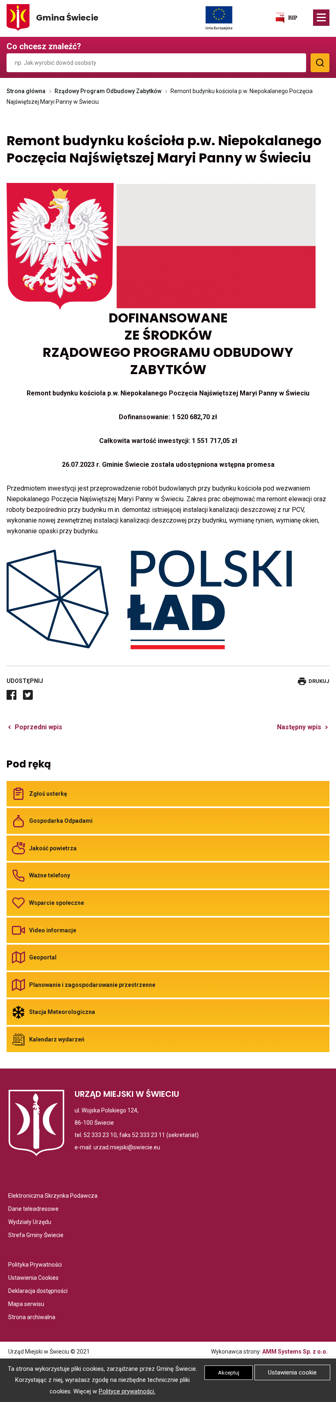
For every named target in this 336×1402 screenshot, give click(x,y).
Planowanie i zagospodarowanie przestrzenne (92, 985)
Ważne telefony (49, 875)
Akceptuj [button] (228, 1373)
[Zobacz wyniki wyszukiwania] (320, 62)
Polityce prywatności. (127, 1391)
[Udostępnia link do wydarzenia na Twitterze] (28, 695)
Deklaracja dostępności (38, 1291)
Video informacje (52, 930)
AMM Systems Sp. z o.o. (295, 1351)
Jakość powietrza (53, 848)
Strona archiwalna (31, 1317)
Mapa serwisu (26, 1304)
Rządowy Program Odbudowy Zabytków (107, 91)
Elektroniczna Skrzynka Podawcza (53, 1196)
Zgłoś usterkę (48, 793)
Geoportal (43, 957)
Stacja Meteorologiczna (62, 1012)
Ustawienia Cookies (33, 1278)
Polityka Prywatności (35, 1265)
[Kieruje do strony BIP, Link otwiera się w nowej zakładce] (286, 17)
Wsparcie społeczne (56, 903)
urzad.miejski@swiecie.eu (126, 1147)
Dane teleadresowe (33, 1209)
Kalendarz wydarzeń (56, 1039)
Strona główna (26, 91)
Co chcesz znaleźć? (44, 46)
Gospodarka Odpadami (61, 820)
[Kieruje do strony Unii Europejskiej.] (219, 17)
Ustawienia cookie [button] (292, 1372)
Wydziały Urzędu (29, 1222)
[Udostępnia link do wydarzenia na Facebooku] (11, 695)
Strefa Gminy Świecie (36, 1235)
